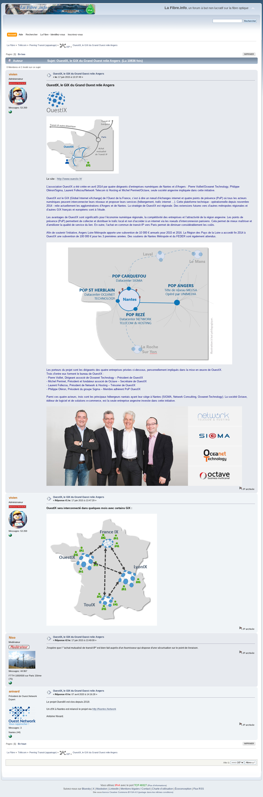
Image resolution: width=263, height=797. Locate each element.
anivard (14, 691)
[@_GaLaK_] (10, 683)
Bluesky (86, 788)
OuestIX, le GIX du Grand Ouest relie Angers (78, 73)
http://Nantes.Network (104, 709)
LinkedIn (114, 788)
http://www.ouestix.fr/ (69, 178)
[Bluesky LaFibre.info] (10, 112)
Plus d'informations (157, 785)
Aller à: (226, 762)
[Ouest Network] (10, 737)
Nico (12, 637)
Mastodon (101, 788)
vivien (13, 74)
